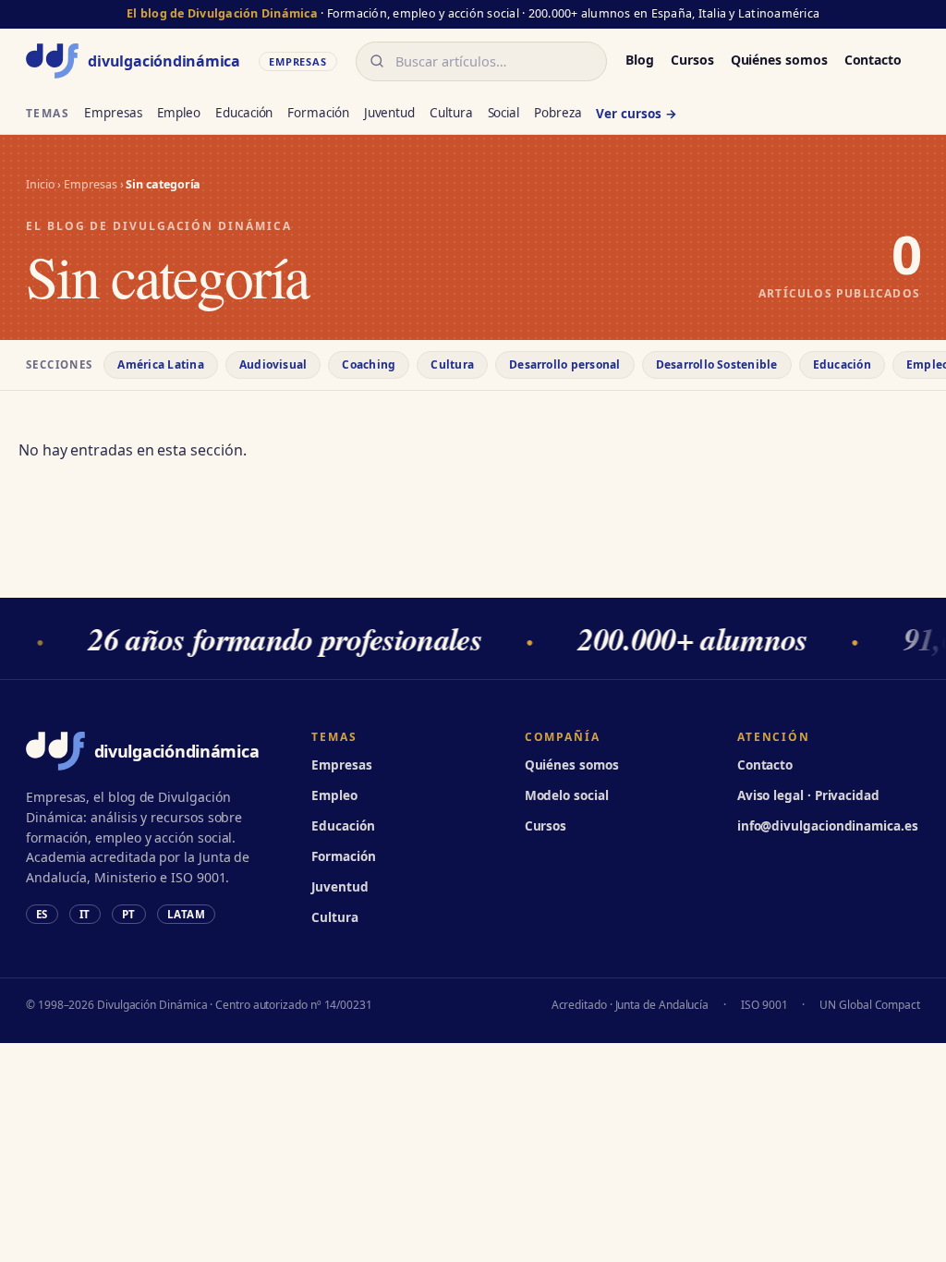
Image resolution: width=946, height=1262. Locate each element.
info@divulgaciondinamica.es (827, 826)
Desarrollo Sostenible (717, 364)
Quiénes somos (779, 59)
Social (504, 112)
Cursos (692, 59)
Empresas (112, 112)
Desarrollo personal (565, 364)
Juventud (389, 112)
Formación (317, 112)
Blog (639, 59)
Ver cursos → (636, 113)
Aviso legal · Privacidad (808, 795)
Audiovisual (273, 364)
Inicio (40, 184)
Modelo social (567, 795)
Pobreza (557, 112)
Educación (244, 112)
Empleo (179, 112)
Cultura (451, 112)
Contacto (873, 59)
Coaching (368, 364)
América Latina (160, 364)
